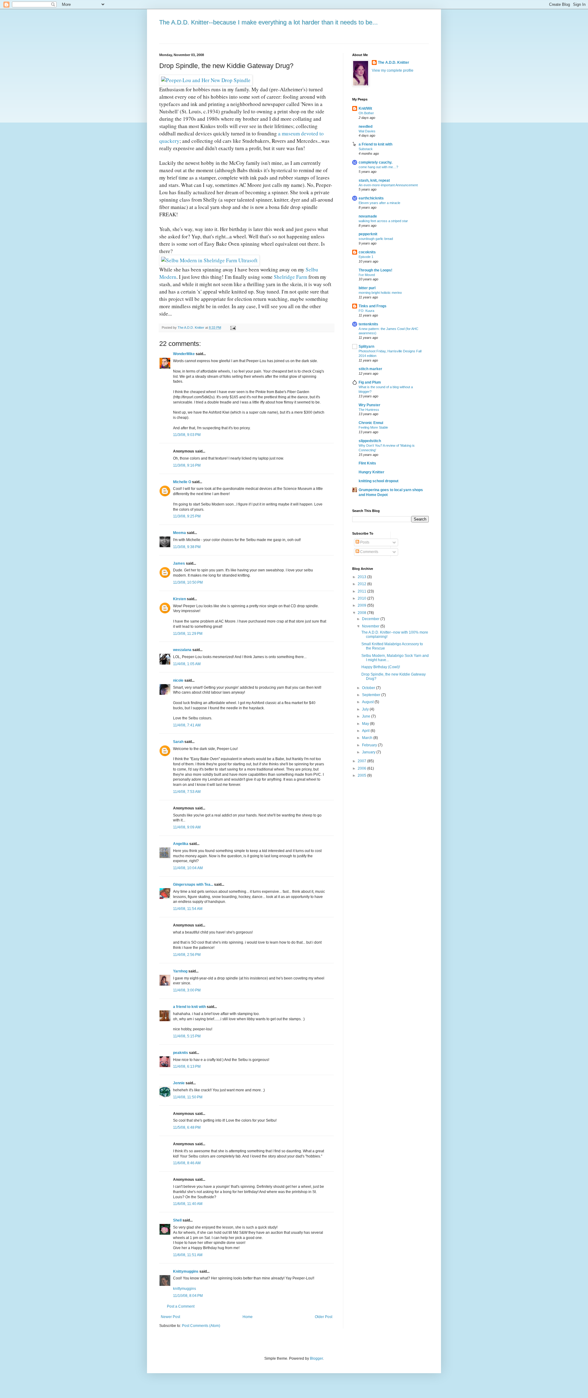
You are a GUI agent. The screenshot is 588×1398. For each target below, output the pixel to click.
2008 (362, 613)
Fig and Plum (370, 382)
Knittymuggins (185, 1271)
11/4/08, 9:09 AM (187, 827)
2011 (362, 591)
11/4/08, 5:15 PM (187, 1036)
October (369, 688)
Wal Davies (367, 131)
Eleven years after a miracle (379, 203)
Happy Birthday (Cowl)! (380, 667)
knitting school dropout (378, 481)
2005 (362, 775)
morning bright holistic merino (380, 292)
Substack (366, 149)
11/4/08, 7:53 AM (187, 792)
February (370, 745)
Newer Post (170, 1317)
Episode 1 (366, 257)
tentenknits (368, 324)
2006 (362, 768)
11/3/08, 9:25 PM (187, 516)
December (371, 619)
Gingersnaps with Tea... (193, 884)
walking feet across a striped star (383, 221)
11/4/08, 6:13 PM (187, 1066)
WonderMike (184, 354)
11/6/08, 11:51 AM (187, 1255)
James (179, 563)
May (366, 724)
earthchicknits (371, 198)
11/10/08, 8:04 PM (188, 1296)
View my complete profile (392, 70)
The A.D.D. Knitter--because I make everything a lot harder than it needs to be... (268, 22)
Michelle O (182, 482)
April (366, 731)
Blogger (316, 1358)
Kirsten (179, 599)
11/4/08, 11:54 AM (187, 909)
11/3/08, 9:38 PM (187, 547)
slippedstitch (370, 441)
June (366, 716)
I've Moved (367, 275)
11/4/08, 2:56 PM (187, 955)
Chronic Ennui (371, 423)
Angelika (180, 844)
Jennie (179, 1083)
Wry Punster (369, 405)
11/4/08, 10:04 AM (188, 868)
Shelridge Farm (291, 276)
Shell (177, 1220)
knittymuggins (184, 1288)
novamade (368, 216)
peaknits (180, 1053)
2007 (362, 761)
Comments (368, 552)
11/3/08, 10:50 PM (188, 582)
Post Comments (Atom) (201, 1326)
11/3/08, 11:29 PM (187, 633)
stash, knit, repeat (374, 180)
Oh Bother (366, 113)
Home (248, 1317)
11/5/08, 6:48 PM (187, 1127)
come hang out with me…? (378, 167)
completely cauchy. (375, 162)
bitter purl (367, 288)
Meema (179, 533)
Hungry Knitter (371, 472)
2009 (362, 605)
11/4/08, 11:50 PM (187, 1097)
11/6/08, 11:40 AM (187, 1204)
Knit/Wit (365, 108)
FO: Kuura (366, 311)
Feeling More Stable (373, 427)
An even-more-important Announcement (388, 185)
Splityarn (366, 346)
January (369, 752)
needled (365, 126)
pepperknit (368, 234)
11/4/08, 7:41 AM (187, 725)
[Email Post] (233, 327)
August (368, 702)
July (366, 709)
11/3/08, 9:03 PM (187, 435)
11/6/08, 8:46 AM (187, 1163)
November (371, 626)
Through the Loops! (375, 270)
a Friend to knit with (375, 144)
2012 (362, 584)
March (367, 738)
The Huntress (369, 409)
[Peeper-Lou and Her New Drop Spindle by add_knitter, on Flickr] (205, 80)
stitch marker (370, 369)
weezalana (182, 650)
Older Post (323, 1317)
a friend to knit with (189, 1007)
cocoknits (367, 252)
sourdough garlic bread (376, 239)
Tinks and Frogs (372, 306)
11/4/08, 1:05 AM (187, 664)
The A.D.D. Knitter (393, 62)
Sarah (178, 742)
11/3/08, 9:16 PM (187, 465)
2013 (362, 577)
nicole (178, 680)
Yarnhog (180, 971)
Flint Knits (367, 463)
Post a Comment (180, 1306)
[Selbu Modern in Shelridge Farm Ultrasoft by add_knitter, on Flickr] (209, 260)
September (371, 695)
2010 (362, 598)
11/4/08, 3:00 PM (187, 990)
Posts (364, 542)
